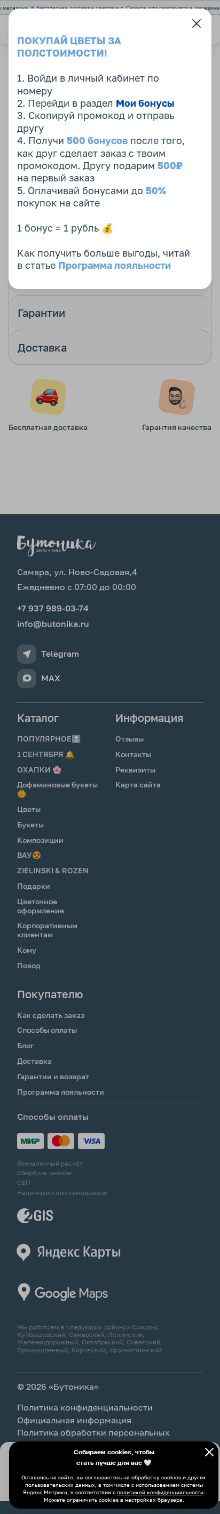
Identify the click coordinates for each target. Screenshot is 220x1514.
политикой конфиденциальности (160, 1492)
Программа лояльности (114, 265)
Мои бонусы (145, 103)
